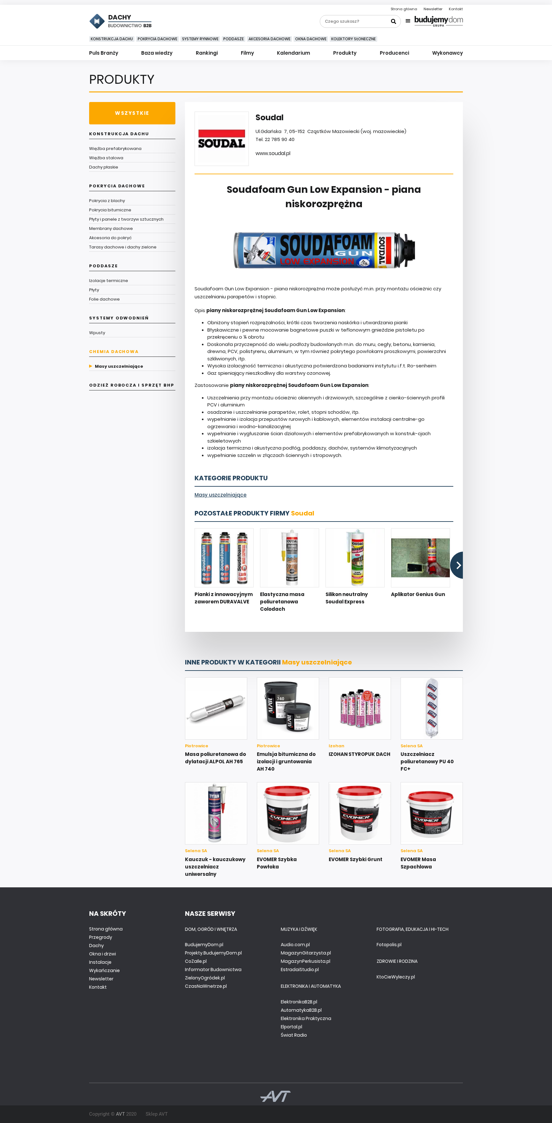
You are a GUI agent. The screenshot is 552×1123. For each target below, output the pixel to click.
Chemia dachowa (114, 352)
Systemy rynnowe (200, 39)
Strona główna (404, 9)
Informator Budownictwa (213, 969)
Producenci (394, 53)
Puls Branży (103, 53)
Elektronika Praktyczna (306, 1018)
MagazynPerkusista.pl (305, 961)
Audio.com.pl (295, 944)
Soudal (302, 513)
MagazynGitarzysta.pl (306, 953)
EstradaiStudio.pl (300, 969)
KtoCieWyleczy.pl (396, 977)
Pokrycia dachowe (157, 39)
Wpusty (97, 333)
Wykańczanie (104, 970)
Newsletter (433, 9)
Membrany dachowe (111, 228)
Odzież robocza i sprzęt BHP (131, 385)
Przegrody (100, 937)
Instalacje (100, 962)
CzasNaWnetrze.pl (206, 986)
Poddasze (233, 39)
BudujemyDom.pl (204, 944)
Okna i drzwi (102, 954)
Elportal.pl (291, 1027)
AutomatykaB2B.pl (301, 1010)
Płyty (94, 290)
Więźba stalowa (106, 158)
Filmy (247, 53)
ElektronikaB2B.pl (299, 1002)
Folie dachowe (104, 299)
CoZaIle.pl (196, 961)
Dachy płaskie (103, 167)
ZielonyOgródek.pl (205, 978)
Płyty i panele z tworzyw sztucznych (126, 219)
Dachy (96, 945)
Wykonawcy (447, 53)
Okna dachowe (310, 39)
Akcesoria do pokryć (110, 238)
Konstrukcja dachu (112, 39)
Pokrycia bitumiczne (110, 210)
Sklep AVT (157, 1114)
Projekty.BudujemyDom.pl (213, 953)
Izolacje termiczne (108, 281)
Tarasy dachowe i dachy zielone (123, 247)
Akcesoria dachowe (269, 39)
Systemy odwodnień (119, 318)
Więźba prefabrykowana (115, 148)
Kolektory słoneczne (353, 39)
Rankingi (207, 53)
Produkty (344, 53)
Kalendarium (293, 53)
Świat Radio (294, 1035)
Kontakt (456, 9)
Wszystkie (132, 113)
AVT (120, 1114)
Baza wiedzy (156, 53)
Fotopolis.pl (389, 944)
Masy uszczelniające (119, 366)
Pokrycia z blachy (107, 201)
